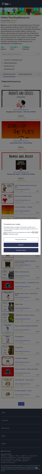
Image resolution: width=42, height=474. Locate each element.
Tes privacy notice (13, 234)
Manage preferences (21, 239)
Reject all (21, 245)
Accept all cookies (21, 250)
